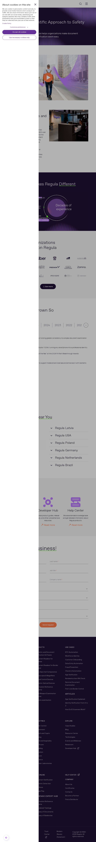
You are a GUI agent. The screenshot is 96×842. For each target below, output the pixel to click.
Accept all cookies (19, 32)
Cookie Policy (6, 23)
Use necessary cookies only (19, 38)
